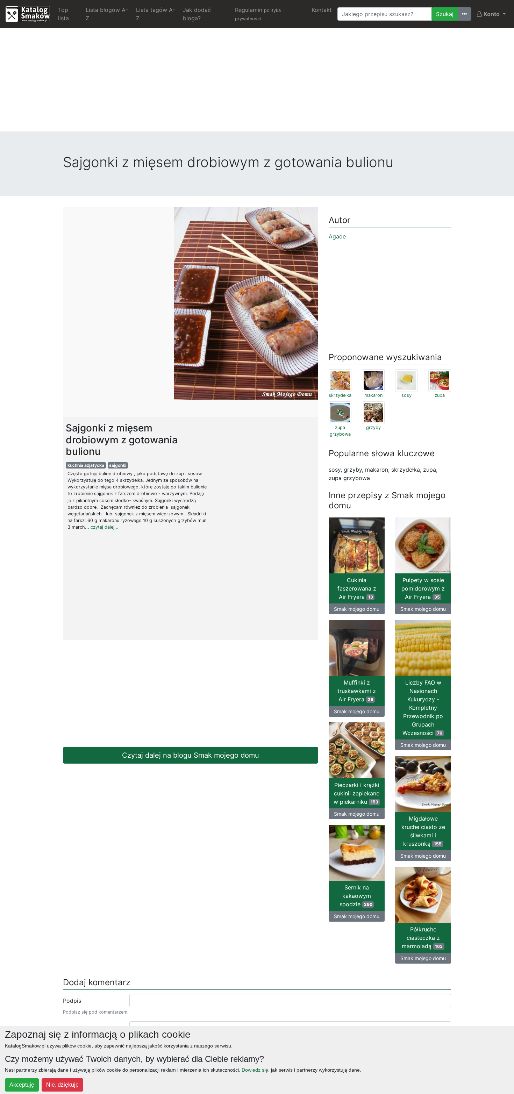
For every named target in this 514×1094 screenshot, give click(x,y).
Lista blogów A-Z (107, 14)
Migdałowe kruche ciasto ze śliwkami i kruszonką (423, 831)
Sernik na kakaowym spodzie (356, 896)
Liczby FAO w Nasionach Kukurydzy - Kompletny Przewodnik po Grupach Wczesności (422, 707)
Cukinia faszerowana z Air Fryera (356, 588)
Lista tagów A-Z (155, 14)
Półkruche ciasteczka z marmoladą (422, 938)
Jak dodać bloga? (197, 14)
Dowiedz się (255, 1070)
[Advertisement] (257, 82)
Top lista (63, 14)
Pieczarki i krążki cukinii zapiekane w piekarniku (356, 793)
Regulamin (258, 13)
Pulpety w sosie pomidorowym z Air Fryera (423, 588)
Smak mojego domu (356, 609)
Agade (337, 236)
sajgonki (117, 465)
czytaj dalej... (105, 527)
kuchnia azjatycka (85, 465)
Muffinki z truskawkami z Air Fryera (356, 691)
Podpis (72, 1000)
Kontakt (322, 9)
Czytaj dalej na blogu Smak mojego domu (190, 755)
